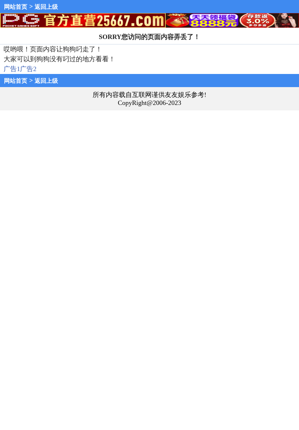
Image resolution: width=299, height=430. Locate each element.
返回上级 (46, 7)
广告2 (28, 69)
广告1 (12, 69)
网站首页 (15, 7)
